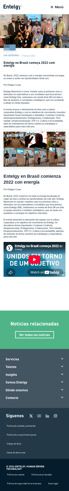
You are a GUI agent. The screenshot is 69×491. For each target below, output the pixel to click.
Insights (11, 375)
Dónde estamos (17, 390)
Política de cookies (15, 474)
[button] (35, 359)
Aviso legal (53, 483)
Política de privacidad (41, 474)
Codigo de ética (14, 443)
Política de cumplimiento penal (21, 434)
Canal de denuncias (16, 452)
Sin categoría (11, 55)
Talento (11, 367)
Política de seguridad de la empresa (24, 483)
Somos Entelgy (16, 382)
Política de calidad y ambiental (21, 426)
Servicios (12, 359)
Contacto (12, 398)
